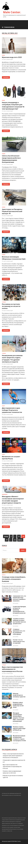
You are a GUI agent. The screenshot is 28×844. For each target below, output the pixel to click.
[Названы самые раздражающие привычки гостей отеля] (7, 708)
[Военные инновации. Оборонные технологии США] (14, 245)
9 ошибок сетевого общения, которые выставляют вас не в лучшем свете (19, 621)
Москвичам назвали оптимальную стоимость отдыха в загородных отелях (19, 738)
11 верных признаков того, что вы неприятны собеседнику (19, 631)
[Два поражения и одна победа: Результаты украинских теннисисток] (14, 397)
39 (6, 540)
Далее (20, 540)
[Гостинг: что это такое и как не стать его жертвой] (7, 645)
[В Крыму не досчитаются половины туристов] (7, 699)
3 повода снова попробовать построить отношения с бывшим (14, 579)
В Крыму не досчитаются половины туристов (19, 695)
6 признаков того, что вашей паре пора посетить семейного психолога (19, 598)
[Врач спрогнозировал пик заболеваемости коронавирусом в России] (14, 663)
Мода (3, 55)
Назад (6, 536)
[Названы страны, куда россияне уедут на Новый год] (7, 732)
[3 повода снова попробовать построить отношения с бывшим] (14, 573)
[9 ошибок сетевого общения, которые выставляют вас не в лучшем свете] (7, 624)
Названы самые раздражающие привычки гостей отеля (18, 705)
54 (14, 540)
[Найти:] (14, 550)
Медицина (4, 494)
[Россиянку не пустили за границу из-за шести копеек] (14, 293)
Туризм (4, 302)
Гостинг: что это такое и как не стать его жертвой (19, 641)
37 (19, 536)
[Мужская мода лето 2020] (14, 46)
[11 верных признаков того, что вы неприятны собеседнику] (7, 634)
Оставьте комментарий (7, 59)
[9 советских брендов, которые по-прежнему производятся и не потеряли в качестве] (7, 612)
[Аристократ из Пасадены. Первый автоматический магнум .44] (14, 198)
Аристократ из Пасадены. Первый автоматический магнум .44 (12, 211)
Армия (3, 153)
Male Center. (12, 12)
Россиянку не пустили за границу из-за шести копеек (11, 306)
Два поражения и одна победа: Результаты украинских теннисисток (12, 410)
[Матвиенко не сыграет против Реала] (14, 446)
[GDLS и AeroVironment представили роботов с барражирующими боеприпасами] (14, 144)
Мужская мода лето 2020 (12, 57)
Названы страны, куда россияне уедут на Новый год (19, 728)
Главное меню (9, 27)
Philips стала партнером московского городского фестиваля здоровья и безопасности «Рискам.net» (13, 755)
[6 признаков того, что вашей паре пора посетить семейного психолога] (7, 601)
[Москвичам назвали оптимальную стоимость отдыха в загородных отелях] (7, 741)
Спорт (3, 405)
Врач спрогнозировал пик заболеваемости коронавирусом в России (12, 669)
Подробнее (6, 77)
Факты (3, 574)
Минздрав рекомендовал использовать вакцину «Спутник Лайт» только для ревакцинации (18, 717)
